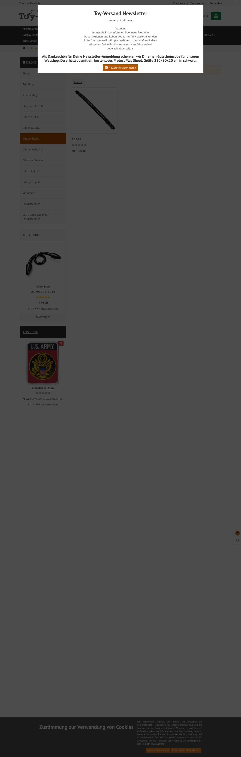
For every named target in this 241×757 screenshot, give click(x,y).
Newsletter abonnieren (122, 67)
